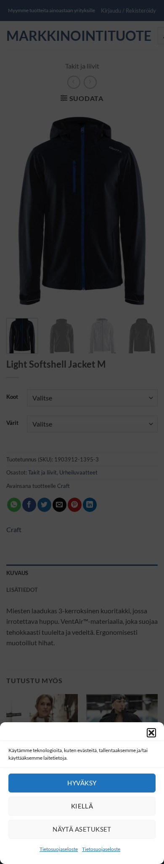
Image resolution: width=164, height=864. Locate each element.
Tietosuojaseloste (59, 849)
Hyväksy (81, 783)
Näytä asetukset (82, 829)
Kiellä (82, 806)
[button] (151, 733)
